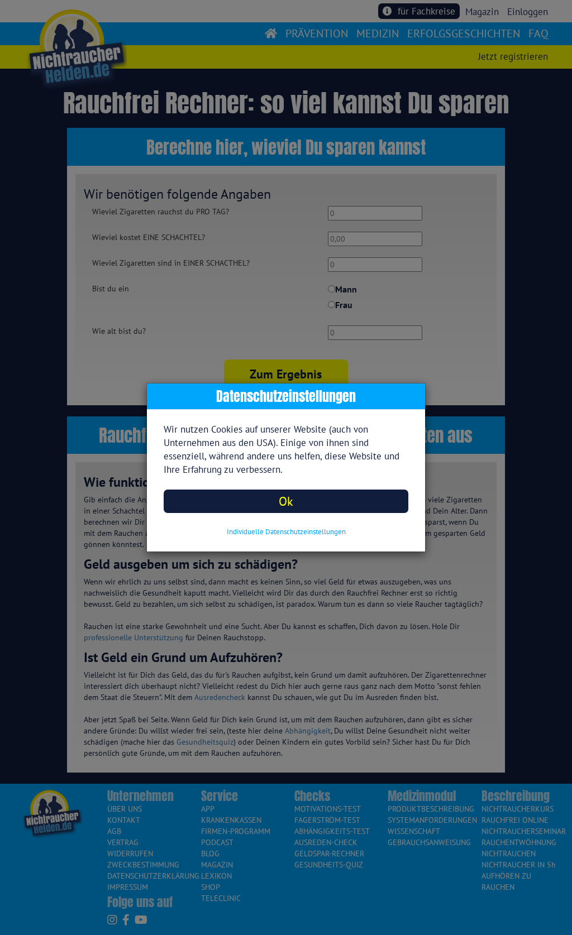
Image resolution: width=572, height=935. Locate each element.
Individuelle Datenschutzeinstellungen (286, 531)
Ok (286, 501)
